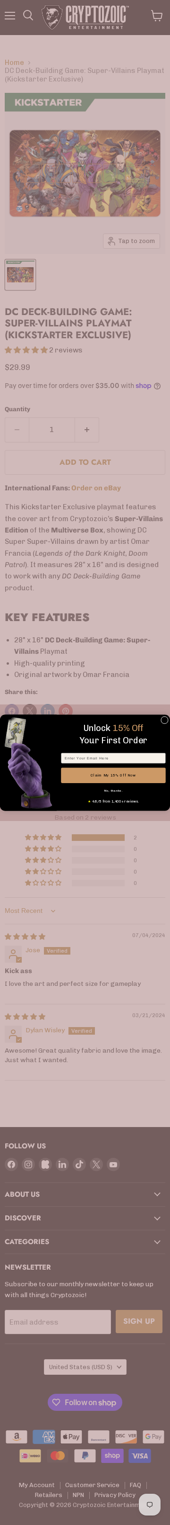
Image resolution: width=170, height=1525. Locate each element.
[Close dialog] (165, 720)
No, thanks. (113, 790)
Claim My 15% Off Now (113, 775)
